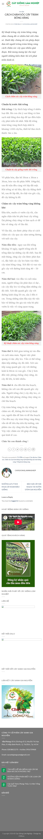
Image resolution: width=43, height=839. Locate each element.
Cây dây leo (33, 457)
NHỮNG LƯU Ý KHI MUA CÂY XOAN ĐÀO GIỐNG (11, 487)
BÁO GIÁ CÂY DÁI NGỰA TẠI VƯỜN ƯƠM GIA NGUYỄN (33, 487)
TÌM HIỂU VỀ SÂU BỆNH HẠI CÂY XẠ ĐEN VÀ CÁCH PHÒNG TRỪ (22, 770)
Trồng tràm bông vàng (23, 462)
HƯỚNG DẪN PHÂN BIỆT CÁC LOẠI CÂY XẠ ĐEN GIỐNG (24, 777)
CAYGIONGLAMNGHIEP (29, 24)
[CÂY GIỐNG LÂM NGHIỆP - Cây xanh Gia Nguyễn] (23, 4)
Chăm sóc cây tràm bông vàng (14, 459)
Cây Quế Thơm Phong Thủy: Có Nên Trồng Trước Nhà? (23, 785)
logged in (14, 501)
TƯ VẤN (21, 11)
